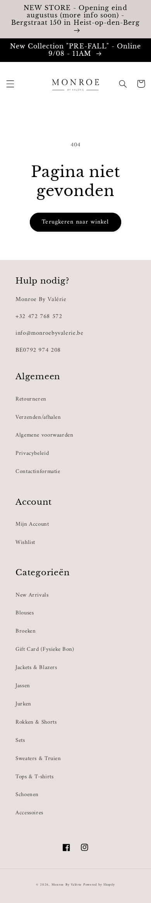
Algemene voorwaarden (44, 435)
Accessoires (29, 813)
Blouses (24, 613)
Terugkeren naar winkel (75, 222)
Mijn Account (32, 524)
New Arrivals (32, 595)
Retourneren (30, 399)
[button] (10, 84)
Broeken (25, 631)
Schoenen (27, 794)
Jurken (23, 704)
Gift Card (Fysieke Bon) (44, 649)
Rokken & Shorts (36, 722)
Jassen (22, 686)
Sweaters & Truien (38, 758)
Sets (20, 740)
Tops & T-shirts (34, 777)
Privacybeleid (32, 453)
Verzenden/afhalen (38, 417)
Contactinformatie (37, 471)
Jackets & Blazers (36, 667)
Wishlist (25, 542)
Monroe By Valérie (66, 885)
